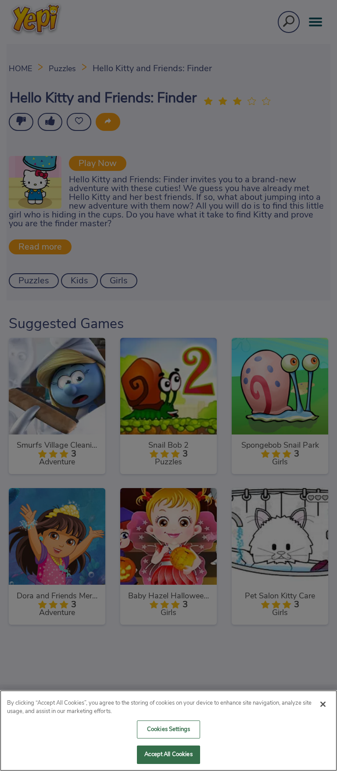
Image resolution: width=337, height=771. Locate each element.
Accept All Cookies (168, 754)
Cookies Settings (168, 729)
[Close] (323, 704)
